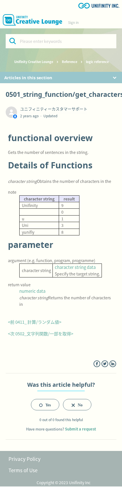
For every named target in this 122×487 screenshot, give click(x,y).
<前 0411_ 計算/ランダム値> (34, 322)
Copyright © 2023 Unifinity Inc (64, 482)
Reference (69, 61)
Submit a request (80, 429)
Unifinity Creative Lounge (33, 61)
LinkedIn (112, 363)
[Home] (32, 20)
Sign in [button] (73, 22)
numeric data (32, 291)
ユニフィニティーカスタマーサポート (53, 109)
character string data (75, 267)
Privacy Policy (25, 458)
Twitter (104, 363)
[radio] (45, 404)
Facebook (96, 363)
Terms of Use (23, 470)
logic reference (97, 61)
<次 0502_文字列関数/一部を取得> (40, 333)
